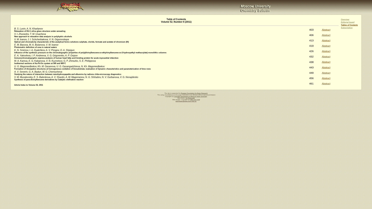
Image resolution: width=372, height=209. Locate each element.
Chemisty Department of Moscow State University (190, 96)
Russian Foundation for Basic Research (194, 93)
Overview (345, 19)
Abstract (326, 30)
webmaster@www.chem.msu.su (186, 101)
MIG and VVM (195, 99)
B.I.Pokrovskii (190, 98)
